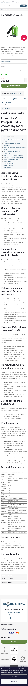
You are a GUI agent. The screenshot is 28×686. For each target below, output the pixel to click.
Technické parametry (9, 163)
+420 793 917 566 (15, 615)
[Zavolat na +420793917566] (17, 2)
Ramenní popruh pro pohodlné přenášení (13, 157)
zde (22, 672)
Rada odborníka (7, 167)
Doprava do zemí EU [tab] (7, 575)
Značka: (6, 102)
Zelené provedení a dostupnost (11, 159)
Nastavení (14, 676)
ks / (14, 641)
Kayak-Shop (15, 617)
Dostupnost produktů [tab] (7, 579)
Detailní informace (5, 61)
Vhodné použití (7, 161)
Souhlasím (14, 681)
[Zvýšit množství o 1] (25, 79)
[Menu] (26, 2)
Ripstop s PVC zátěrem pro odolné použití (14, 155)
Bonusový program (8, 165)
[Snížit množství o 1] (25, 81)
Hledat (23, 5)
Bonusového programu (16, 93)
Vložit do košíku (15, 86)
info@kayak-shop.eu (15, 612)
